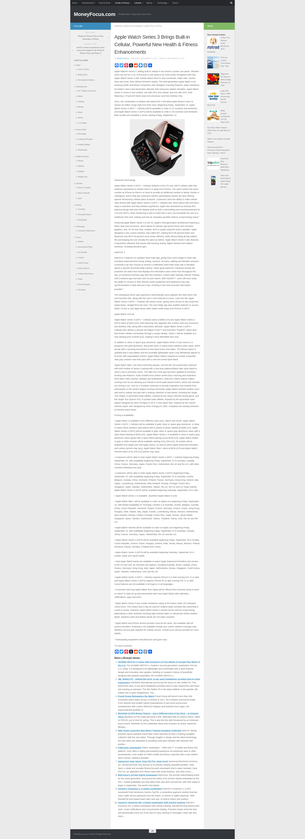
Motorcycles (82, 75)
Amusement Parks (85, 247)
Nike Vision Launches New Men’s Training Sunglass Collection (150, 730)
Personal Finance (84, 214)
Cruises (81, 258)
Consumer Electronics (86, 231)
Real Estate (82, 220)
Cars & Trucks (83, 69)
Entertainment (88, 3)
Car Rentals (82, 252)
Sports (80, 118)
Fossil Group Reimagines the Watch (136, 696)
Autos (74, 3)
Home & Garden (84, 188)
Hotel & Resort (83, 268)
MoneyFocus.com (94, 14)
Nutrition (81, 171)
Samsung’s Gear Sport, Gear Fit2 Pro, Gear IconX (143, 761)
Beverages (82, 134)
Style (159, 26)
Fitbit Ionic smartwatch (129, 748)
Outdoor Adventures (85, 274)
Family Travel (83, 263)
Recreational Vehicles (86, 80)
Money (149, 3)
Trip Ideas (81, 290)
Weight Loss (82, 177)
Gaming (81, 101)
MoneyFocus (123, 58)
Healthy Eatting (84, 144)
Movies (81, 107)
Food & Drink (104, 3)
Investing (81, 209)
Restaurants (82, 150)
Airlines (81, 241)
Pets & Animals (84, 193)
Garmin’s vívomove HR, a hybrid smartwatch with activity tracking (151, 802)
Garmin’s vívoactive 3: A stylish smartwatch (140, 789)
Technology (162, 3)
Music (80, 112)
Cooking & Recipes (85, 139)
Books (80, 96)
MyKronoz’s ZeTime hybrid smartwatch (138, 775)
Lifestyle (137, 3)
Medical (81, 166)
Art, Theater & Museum (87, 91)
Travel (175, 3)
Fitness (118, 26)
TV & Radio (82, 123)
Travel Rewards (84, 284)
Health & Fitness (122, 3)
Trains (80, 279)
